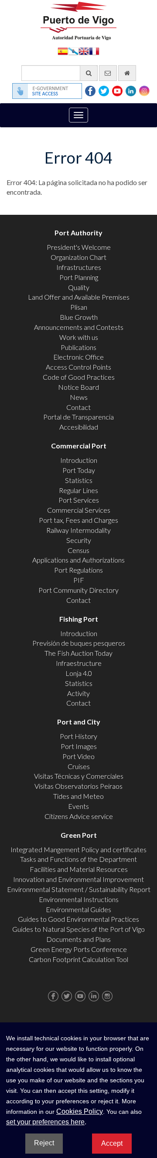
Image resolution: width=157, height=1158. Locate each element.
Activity (78, 693)
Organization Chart (78, 257)
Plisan (78, 307)
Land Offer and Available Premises (79, 297)
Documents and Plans (78, 939)
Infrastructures (78, 267)
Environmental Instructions (79, 899)
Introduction (78, 460)
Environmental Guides (78, 909)
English (83, 50)
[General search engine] (89, 73)
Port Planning (78, 277)
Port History (78, 736)
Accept (112, 1143)
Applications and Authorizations (78, 560)
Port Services (78, 500)
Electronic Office (78, 357)
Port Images (79, 746)
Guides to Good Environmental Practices (78, 919)
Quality (78, 287)
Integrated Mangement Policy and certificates (78, 849)
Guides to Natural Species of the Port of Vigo (78, 929)
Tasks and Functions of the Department (78, 859)
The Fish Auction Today (78, 653)
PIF (78, 580)
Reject (44, 1143)
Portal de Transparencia (78, 417)
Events (78, 806)
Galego (73, 50)
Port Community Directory (78, 590)
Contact (78, 407)
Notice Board (78, 387)
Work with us (78, 337)
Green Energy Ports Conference (79, 949)
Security (78, 540)
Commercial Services (78, 510)
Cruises (79, 766)
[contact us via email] (108, 73)
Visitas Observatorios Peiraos (78, 786)
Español (63, 50)
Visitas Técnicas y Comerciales (78, 776)
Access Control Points (78, 367)
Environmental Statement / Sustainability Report (78, 889)
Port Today (78, 470)
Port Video (78, 756)
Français (94, 50)
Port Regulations (78, 570)
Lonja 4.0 (78, 673)
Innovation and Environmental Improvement (78, 879)
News (79, 397)
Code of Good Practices (79, 377)
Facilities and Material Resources (79, 869)
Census (78, 550)
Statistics (78, 480)
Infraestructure (79, 663)
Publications (78, 347)
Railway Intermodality (78, 530)
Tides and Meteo (78, 796)
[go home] (127, 73)
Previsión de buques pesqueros (78, 643)
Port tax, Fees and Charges (78, 520)
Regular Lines (78, 490)
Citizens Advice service (78, 816)
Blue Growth (79, 317)
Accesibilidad (78, 427)
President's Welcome (79, 247)
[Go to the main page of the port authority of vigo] (78, 20)
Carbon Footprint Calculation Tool (78, 959)
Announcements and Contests (78, 327)
